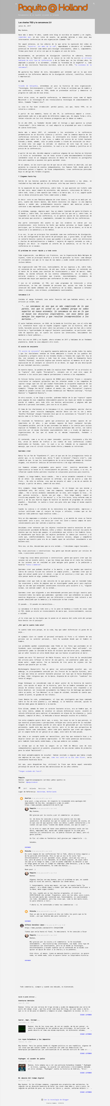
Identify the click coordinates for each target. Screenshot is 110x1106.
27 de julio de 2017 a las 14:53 (42, 851)
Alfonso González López (34, 925)
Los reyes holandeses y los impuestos (34, 1039)
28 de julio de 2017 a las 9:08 (46, 911)
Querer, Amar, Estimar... (29, 1020)
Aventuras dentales (26, 1001)
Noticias (42, 788)
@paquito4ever (32, 782)
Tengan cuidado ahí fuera (30, 771)
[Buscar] (94, 4)
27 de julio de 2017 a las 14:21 (42, 798)
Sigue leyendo (86, 1015)
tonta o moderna (33, 565)
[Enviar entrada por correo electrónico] (19, 788)
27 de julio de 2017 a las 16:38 (55, 925)
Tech (50, 788)
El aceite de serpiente (29, 351)
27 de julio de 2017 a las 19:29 (47, 935)
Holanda (33, 788)
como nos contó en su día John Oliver (68, 757)
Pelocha (28, 851)
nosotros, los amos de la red (42, 46)
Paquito (33, 808)
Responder (28, 847)
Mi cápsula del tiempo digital (31, 1078)
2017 (25, 788)
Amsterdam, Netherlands (47, 792)
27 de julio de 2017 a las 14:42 (47, 808)
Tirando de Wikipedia (28, 86)
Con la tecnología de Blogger (56, 1100)
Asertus (28, 798)
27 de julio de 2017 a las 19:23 (47, 873)
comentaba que (24, 37)
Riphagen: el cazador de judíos (31, 1059)
